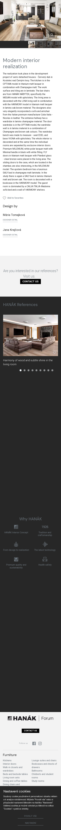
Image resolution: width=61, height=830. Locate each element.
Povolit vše (30, 816)
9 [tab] (52, 370)
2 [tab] (24, 370)
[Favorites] (48, 4)
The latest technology (45, 550)
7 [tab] (44, 370)
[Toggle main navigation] (6, 4)
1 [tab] (20, 370)
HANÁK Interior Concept (16, 532)
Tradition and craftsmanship (45, 534)
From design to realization (16, 550)
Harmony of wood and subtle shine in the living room (28, 362)
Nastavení (30, 823)
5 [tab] (36, 370)
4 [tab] (32, 370)
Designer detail (10, 220)
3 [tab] (28, 370)
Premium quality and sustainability (16, 566)
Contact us (30, 281)
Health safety (45, 564)
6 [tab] (40, 370)
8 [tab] (48, 370)
